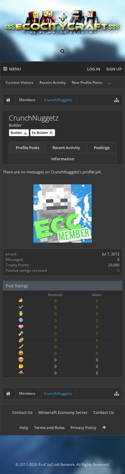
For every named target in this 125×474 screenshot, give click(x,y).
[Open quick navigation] (116, 100)
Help (23, 427)
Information (62, 159)
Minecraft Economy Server (63, 412)
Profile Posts (27, 147)
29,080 (114, 265)
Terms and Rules (49, 427)
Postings (102, 147)
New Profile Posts (87, 82)
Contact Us (22, 412)
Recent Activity (52, 82)
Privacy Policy (83, 427)
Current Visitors (19, 82)
